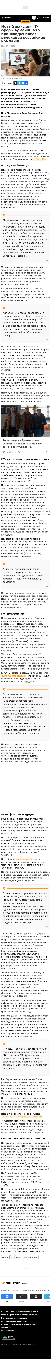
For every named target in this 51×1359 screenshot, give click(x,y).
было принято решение (14, 675)
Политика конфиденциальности (14, 1318)
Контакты (34, 1311)
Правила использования (20, 1311)
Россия (18, 1257)
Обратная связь (7, 1330)
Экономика (28, 1290)
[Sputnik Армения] (7, 19)
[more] (46, 260)
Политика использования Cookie (14, 1321)
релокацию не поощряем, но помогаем (22, 1116)
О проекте (5, 1311)
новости (5, 1290)
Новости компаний (29, 1314)
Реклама (4, 1314)
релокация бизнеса (30, 1257)
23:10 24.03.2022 (8, 46)
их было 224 (39, 159)
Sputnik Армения (23, 859)
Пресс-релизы (15, 1314)
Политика (41, 1290)
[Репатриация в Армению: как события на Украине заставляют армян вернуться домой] (25, 421)
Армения (5, 1257)
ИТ (12, 1257)
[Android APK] (8, 1337)
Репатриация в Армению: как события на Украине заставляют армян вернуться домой (23, 443)
